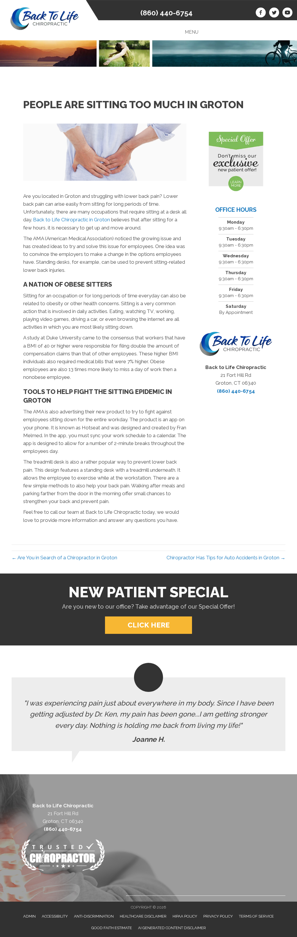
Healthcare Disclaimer (143, 916)
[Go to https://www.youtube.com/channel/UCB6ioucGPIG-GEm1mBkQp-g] (287, 13)
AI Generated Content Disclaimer (172, 928)
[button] (148, 625)
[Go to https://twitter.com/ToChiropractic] (274, 13)
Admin (29, 916)
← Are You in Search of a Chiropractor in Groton (64, 557)
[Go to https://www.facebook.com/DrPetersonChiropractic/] (261, 13)
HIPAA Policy (185, 916)
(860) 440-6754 (166, 12)
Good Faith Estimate (111, 928)
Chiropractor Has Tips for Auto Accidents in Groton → (225, 557)
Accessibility (55, 916)
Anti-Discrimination (94, 916)
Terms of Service (256, 916)
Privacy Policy (218, 916)
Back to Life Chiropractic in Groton (71, 220)
